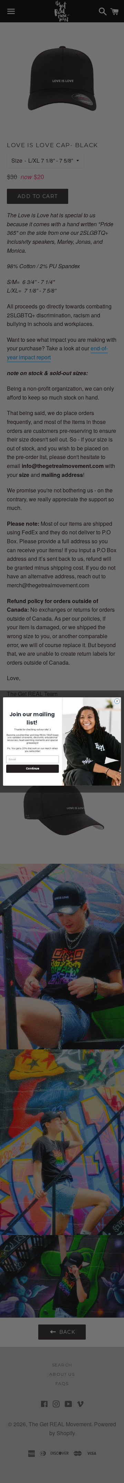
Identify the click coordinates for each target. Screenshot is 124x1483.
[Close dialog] (117, 701)
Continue (32, 769)
